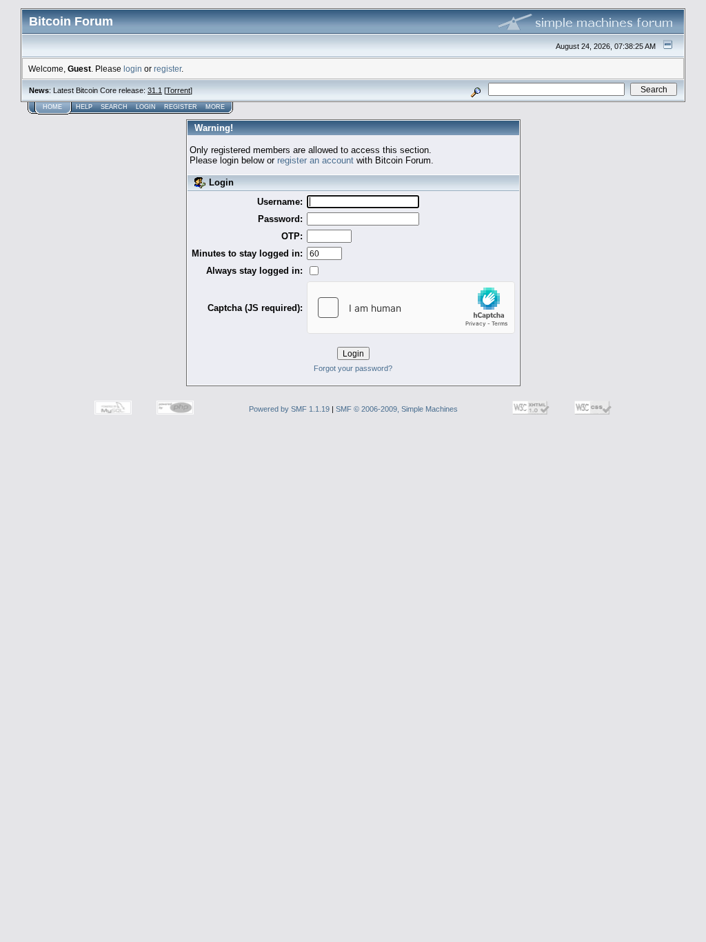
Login (146, 106)
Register (180, 106)
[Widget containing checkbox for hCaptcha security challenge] (411, 307)
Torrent (178, 90)
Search (114, 106)
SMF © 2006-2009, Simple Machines (397, 409)
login (132, 68)
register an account (315, 160)
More (215, 106)
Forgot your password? (353, 368)
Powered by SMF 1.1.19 (289, 409)
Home (52, 106)
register (167, 68)
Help (84, 106)
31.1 (155, 90)
